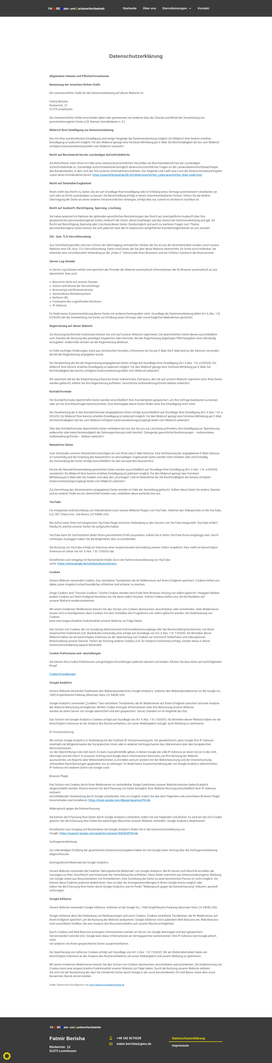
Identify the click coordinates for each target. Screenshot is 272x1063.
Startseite (130, 8)
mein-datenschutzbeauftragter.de (106, 985)
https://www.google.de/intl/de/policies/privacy (86, 563)
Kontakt (203, 8)
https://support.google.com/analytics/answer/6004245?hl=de (99, 833)
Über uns (149, 8)
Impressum (180, 1045)
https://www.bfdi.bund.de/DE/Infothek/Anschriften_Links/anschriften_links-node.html (147, 175)
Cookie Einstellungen (62, 674)
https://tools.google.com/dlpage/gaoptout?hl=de (119, 800)
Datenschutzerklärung (188, 1038)
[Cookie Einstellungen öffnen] (7, 1058)
